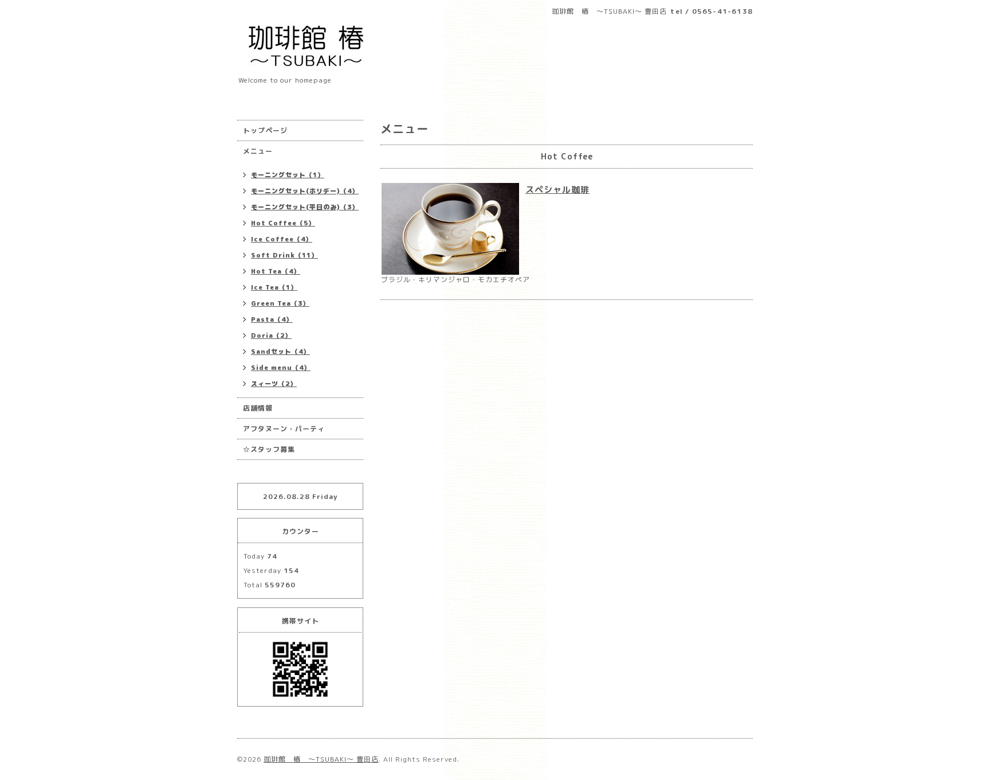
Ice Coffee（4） (281, 239)
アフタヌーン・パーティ (284, 429)
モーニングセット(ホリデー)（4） (305, 191)
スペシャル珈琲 (557, 190)
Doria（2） (271, 335)
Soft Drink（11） (284, 255)
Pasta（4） (272, 319)
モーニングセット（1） (287, 175)
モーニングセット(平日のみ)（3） (305, 207)
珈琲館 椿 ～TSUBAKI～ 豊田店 (321, 759)
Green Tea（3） (280, 303)
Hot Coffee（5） (283, 223)
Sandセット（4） (280, 351)
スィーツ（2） (274, 383)
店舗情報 (258, 408)
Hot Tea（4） (275, 271)
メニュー (258, 151)
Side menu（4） (281, 367)
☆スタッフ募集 (269, 449)
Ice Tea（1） (274, 287)
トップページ (265, 130)
